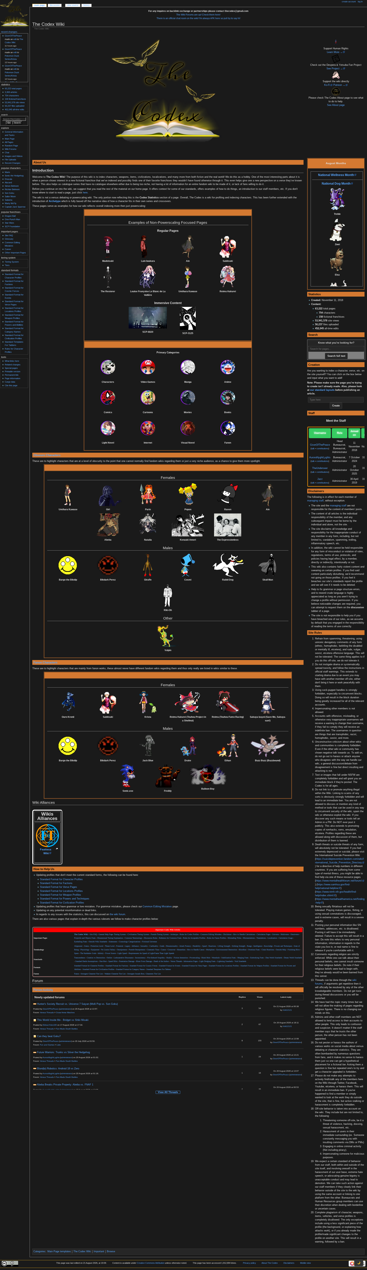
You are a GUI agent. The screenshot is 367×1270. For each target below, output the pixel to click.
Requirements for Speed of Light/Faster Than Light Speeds (151, 953)
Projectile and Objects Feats (85, 938)
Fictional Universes (149, 942)
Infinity (101, 953)
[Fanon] (228, 428)
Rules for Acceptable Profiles (194, 938)
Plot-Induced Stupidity (156, 958)
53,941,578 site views (15, 102)
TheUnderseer (320, 468)
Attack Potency (185, 946)
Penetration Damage (126, 961)
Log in (360, 1)
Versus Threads (176, 961)
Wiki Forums (10, 149)
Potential (119, 946)
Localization (272, 938)
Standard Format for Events (169, 966)
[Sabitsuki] (228, 246)
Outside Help (281, 950)
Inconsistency (140, 958)
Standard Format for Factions (56, 883)
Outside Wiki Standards (98, 942)
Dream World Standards (293, 958)
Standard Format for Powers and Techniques (64, 898)
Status (86, 946)
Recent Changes (12, 163)
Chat (7, 152)
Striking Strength (238, 946)
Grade (162, 946)
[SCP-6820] (148, 317)
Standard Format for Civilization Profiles (62, 902)
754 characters (12, 95)
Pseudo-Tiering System (160, 934)
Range (249, 946)
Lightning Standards (225, 961)
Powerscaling (195, 958)
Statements (113, 942)
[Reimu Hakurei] (228, 276)
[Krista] (148, 702)
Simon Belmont (12, 186)
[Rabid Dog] (228, 565)
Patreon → (339, 85)
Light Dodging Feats (207, 961)
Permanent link (12, 375)
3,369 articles (11, 92)
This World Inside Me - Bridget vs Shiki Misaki (63, 1020)
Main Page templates (59, 1251)
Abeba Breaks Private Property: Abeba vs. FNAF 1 (65, 1084)
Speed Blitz (112, 961)
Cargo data (10, 382)
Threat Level (109, 946)
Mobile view (305, 1263)
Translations (261, 938)
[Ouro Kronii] (68, 702)
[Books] (228, 397)
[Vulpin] (168, 635)
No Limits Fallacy (108, 950)
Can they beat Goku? (49, 1036)
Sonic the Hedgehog (14, 175)
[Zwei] (337, 229)
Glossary (9, 239)
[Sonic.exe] (128, 776)
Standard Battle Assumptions (86, 961)
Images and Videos (14, 156)
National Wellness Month (336, 175)
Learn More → (335, 52)
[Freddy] (168, 776)
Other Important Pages (15, 252)
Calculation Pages (263, 934)
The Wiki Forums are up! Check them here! (198, 14)
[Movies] (188, 397)
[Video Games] (148, 367)
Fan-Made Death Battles (67, 1029)
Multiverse (285, 934)
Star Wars (9, 223)
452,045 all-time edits (14, 109)
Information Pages (191, 961)
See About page (336, 105)
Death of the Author (161, 961)
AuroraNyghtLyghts (319, 457)
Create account (349, 1)
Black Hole (205, 958)
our (312, 390)
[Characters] (108, 367)
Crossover (171, 950)
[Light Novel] (108, 428)
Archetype (55, 201)
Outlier (109, 958)
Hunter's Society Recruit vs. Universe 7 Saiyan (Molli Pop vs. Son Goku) (77, 1004)
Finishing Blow (294, 950)
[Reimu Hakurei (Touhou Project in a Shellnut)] (188, 702)
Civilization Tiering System (138, 934)
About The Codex (269, 1263)
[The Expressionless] (228, 524)
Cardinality (153, 946)
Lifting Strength (224, 946)
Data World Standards (274, 958)
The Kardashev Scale (88, 953)
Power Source (110, 953)
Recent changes (9, 32)
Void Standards (240, 961)
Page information (12, 378)
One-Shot (103, 961)
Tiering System (120, 934)
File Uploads (10, 159)
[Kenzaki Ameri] (188, 524)
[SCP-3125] (188, 318)
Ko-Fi (327, 85)
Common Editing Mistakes (157, 906)
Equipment (95, 950)
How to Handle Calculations (244, 934)
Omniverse (295, 934)
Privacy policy (249, 1263)
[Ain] (188, 246)
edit (15, 39)
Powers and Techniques (283, 946)
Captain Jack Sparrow (15, 207)
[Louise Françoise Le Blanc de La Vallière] (148, 276)
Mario (7, 172)
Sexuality (144, 946)
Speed (204, 946)
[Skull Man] (267, 565)
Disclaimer (227, 934)
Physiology (84, 950)
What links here (12, 361)
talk (313, 448)
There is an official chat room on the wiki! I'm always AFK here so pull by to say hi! (198, 18)
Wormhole (216, 958)
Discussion (55, 5)
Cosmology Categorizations (129, 942)
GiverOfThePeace (320, 445)
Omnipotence (122, 950)
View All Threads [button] (168, 1092)
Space (76, 953)
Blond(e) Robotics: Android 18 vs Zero (58, 1068)
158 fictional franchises (15, 99)
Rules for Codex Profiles (189, 934)
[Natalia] (148, 524)
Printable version (12, 371)
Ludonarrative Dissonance (123, 958)
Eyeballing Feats (80, 942)
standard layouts (325, 390)
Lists (59, 1045)
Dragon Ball (10, 216)
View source (72, 5)
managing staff (315, 500)
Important (99, 1251)
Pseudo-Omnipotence (137, 950)
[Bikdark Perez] (108, 565)
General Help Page (106, 934)
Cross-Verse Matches (65, 1012)
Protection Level (97, 946)
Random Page (11, 145)
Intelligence (257, 946)
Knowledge (268, 946)
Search (4, 115)
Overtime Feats (254, 950)
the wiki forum (117, 914)
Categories (39, 1251)
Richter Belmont (12, 189)
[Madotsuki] (108, 246)
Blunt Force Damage (144, 961)
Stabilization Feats (228, 958)
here (85, 192)
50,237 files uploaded (14, 106)
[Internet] (148, 428)
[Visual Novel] (188, 428)
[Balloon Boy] (208, 775)
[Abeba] (108, 524)
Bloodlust (242, 950)
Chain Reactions (267, 950)
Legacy (127, 946)
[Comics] (108, 397)
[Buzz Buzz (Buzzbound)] (267, 745)
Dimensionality (172, 946)
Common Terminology (133, 938)
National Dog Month (336, 183)
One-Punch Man (12, 219)
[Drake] (188, 745)
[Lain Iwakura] (148, 246)
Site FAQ (93, 934)
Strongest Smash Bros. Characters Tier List (144, 974)
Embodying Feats (257, 958)
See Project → (334, 68)
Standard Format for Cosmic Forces (143, 966)
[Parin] (148, 494)
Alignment (78, 946)
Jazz (320, 479)
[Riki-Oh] (168, 595)
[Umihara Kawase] (188, 276)
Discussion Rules (150, 938)
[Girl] (108, 494)
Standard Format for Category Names (130, 969)
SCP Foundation (12, 226)
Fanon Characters (45, 662)
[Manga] (188, 367)
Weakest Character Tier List (115, 974)
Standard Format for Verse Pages (58, 887)
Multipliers (210, 950)
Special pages (11, 368)
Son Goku (9, 193)
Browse (111, 1251)
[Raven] (228, 494)
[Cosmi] (188, 565)
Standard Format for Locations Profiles (61, 891)
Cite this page (11, 385)
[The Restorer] (108, 276)
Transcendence (79, 958)
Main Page (39, 5)
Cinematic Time (153, 950)
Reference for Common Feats (170, 938)
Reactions (212, 946)
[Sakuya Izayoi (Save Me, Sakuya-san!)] (267, 702)
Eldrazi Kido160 (50, 1025)
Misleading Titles (234, 938)
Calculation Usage (286, 938)
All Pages (9, 142)
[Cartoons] (148, 397)
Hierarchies (181, 950)
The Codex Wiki (82, 1251)
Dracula (8, 179)
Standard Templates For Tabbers (158, 969)
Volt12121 (287, 1010)
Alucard (8, 182)
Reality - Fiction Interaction (177, 958)
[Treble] (337, 199)
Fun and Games (47, 1045)
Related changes (12, 364)
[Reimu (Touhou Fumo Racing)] (228, 702)
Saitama (8, 200)
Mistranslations (249, 938)
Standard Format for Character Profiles (61, 879)
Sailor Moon (10, 196)
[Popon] (188, 494)
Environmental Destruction (226, 950)
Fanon (76, 974)
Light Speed (122, 953)
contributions (322, 448)
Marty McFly (10, 203)
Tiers (7, 265)
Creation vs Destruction (96, 958)
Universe (275, 934)
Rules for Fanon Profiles (216, 938)
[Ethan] (228, 745)
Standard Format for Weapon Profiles (60, 895)
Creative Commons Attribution (150, 1263)
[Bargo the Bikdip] (68, 565)
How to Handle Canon (195, 950)
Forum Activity (43, 989)
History (86, 5)
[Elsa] (337, 259)
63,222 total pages (13, 88)
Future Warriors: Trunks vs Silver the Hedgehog (63, 1052)
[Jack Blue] (148, 745)
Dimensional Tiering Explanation (110, 938)
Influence (135, 946)
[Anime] (228, 367)
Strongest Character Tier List (92, 974)
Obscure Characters (46, 455)
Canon (163, 950)
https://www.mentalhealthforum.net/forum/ (339, 880)
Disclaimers (288, 1263)
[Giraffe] (148, 565)
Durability (197, 946)
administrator (65, 1009)
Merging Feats (242, 958)
